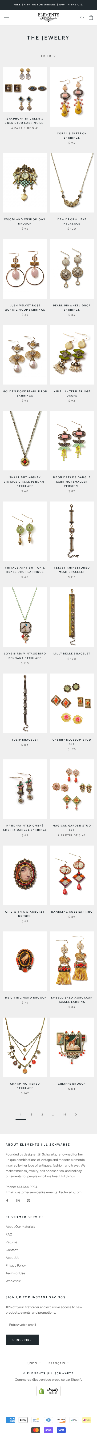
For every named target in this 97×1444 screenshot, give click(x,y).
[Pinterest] (28, 1200)
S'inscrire (22, 1340)
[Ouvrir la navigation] (6, 17)
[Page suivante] (76, 1114)
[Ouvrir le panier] (91, 17)
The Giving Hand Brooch (25, 997)
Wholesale (13, 1281)
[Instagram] (18, 1200)
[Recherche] (82, 18)
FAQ (9, 1234)
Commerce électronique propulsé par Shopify (48, 1380)
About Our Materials (20, 1227)
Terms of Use (15, 1273)
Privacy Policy (16, 1266)
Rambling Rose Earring (72, 911)
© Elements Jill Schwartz (48, 1373)
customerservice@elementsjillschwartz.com (48, 1192)
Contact (12, 1250)
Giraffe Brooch (72, 1083)
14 (64, 1114)
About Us (12, 1258)
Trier (47, 56)
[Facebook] (7, 1200)
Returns (11, 1242)
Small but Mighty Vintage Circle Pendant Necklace (25, 481)
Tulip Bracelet (25, 739)
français (56, 1363)
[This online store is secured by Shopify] (48, 1389)
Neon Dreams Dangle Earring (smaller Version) (72, 481)
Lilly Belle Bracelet (71, 653)
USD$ (32, 1363)
